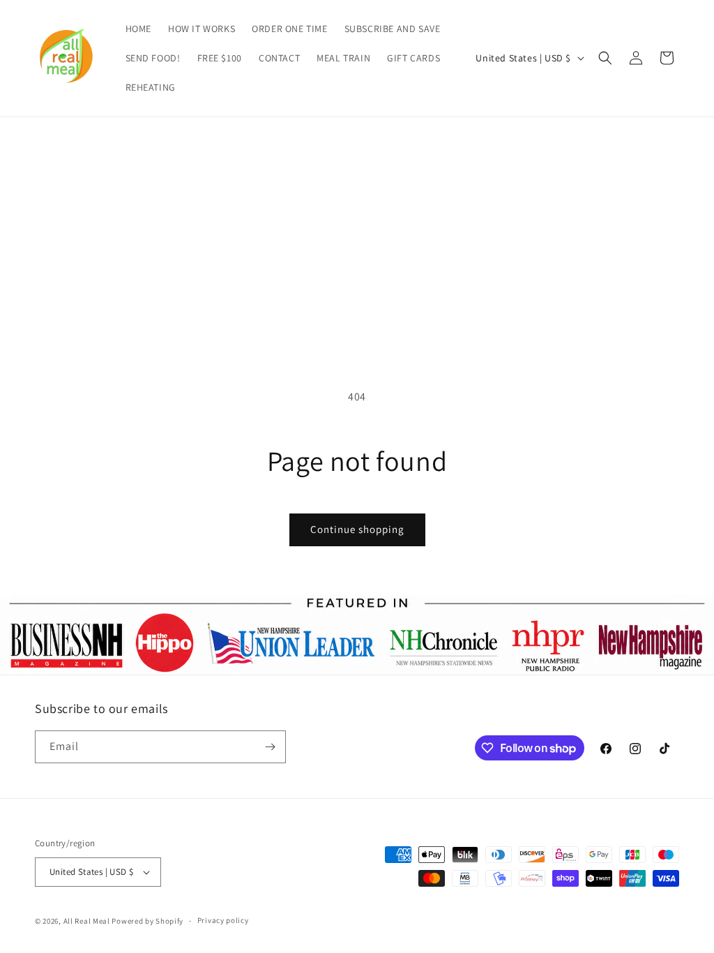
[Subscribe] (270, 746)
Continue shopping (357, 529)
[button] (605, 58)
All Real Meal (87, 921)
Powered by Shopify (147, 921)
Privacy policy (223, 920)
